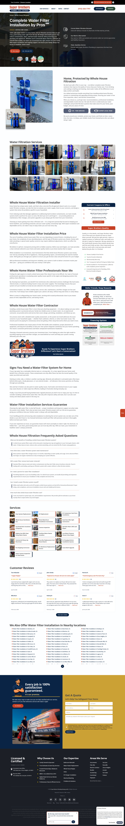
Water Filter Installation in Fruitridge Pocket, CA (95, 649)
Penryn (45, 815)
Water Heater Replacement (71, 765)
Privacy (57, 803)
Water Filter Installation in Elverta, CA (58, 644)
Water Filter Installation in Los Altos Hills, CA (60, 662)
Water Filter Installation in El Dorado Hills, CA (94, 641)
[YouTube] (69, 799)
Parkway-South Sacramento (37, 815)
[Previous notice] (92, 2)
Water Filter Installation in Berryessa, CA (24, 634)
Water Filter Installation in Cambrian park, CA (60, 634)
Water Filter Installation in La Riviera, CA (59, 654)
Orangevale (18, 815)
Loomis (27, 813)
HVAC (65, 772)
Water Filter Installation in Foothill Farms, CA (25, 649)
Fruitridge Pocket (73, 811)
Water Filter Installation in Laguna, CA (92, 654)
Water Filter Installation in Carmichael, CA (59, 636)
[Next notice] (113, 2)
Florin (53, 811)
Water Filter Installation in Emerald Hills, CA (94, 644)
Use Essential (112, 822)
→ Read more (30, 585)
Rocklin (92, 770)
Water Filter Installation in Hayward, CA (24, 654)
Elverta (38, 811)
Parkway (28, 815)
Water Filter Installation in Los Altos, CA (24, 662)
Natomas (91, 813)
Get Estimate (99, 8)
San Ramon (43, 817)
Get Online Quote (58, 354)
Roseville (105, 765)
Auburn (66, 809)
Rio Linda (91, 815)
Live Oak (18, 813)
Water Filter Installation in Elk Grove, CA (24, 644)
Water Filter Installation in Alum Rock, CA (59, 629)
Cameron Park (84, 809)
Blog (54, 803)
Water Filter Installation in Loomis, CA (92, 659)
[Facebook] (55, 799)
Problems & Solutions (70, 781)
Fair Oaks (105, 772)
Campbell (90, 809)
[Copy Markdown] (46, 23)
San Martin (32, 817)
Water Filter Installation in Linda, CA (92, 656)
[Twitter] (51, 799)
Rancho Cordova (94, 767)
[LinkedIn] (74, 799)
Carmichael (93, 775)
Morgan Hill (78, 813)
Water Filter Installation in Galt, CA (22, 651)
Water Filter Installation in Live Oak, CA (23, 659)
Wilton (81, 817)
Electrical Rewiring (69, 778)
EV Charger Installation (70, 775)
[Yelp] (60, 799)
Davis (13, 811)
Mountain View (85, 813)
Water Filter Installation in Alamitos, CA (24, 629)
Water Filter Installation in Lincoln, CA (58, 656)
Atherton (62, 809)
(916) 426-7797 (28, 51)
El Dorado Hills (28, 811)
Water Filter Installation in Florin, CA (57, 646)
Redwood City (85, 815)
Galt (79, 811)
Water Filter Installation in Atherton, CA (58, 631)
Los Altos (31, 813)
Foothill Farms (61, 811)
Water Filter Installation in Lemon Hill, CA (24, 656)
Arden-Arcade (57, 809)
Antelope (51, 809)
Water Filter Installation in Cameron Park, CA (94, 634)
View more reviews (62, 614)
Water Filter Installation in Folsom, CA (92, 646)
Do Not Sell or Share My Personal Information (69, 803)
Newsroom (49, 803)
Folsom (105, 775)
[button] (17, 706)
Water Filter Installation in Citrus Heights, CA (94, 636)
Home (11, 15)
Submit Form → (70, 732)
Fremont (67, 811)
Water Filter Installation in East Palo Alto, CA (60, 641)
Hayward (92, 778)
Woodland (85, 817)
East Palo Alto (21, 811)
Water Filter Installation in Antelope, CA (93, 629)
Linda (14, 813)
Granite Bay (93, 772)
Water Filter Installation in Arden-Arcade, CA (25, 631)
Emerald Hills (44, 811)
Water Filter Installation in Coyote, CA (23, 639)
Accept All (119, 822)
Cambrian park (77, 809)
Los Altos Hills (37, 813)
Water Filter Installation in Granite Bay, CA (93, 651)
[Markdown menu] (48, 23)
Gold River (82, 811)
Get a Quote (16, 51)
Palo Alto (92, 765)
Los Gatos (42, 813)
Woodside (90, 817)
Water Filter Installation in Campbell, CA (24, 636)
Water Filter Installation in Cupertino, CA (59, 639)
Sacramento (93, 762)
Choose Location (25, 2)
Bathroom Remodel (69, 762)
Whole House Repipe (69, 769)
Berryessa (71, 809)
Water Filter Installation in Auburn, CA (92, 631)
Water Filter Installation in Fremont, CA (58, 649)
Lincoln (105, 770)
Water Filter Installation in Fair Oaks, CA (24, 646)
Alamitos (42, 809)
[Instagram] (65, 799)
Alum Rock (46, 809)
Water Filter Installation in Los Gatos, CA (93, 662)
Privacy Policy (103, 729)
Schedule (110, 8)
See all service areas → (96, 781)
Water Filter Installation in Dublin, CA (23, 641)
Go (73, 822)
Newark (95, 813)
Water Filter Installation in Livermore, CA (59, 659)
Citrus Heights (106, 767)
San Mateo (38, 817)
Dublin (16, 811)
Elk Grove (34, 811)
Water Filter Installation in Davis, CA (92, 639)
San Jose (105, 762)
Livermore (22, 813)
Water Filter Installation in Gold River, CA (59, 651)
